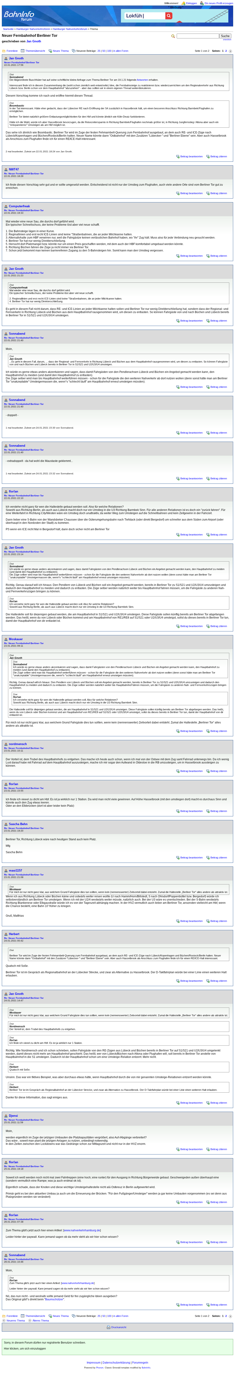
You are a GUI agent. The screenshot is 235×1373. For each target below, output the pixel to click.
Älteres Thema (41, 1320)
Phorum (100, 1368)
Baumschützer (54, 1299)
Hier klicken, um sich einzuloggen (25, 1348)
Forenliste (12, 50)
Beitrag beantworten (191, 156)
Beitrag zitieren (218, 156)
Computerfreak (19, 206)
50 (103, 50)
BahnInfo (146, 1368)
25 (99, 50)
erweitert (227, 39)
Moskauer (16, 639)
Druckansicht (118, 1327)
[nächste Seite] (230, 50)
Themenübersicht (35, 50)
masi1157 (15, 870)
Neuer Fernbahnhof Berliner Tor (21, 62)
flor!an (13, 491)
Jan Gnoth (33, 41)
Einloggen (191, 3)
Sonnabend (17, 333)
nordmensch (18, 744)
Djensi (13, 1115)
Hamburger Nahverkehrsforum (70, 29)
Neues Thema (61, 50)
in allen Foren (120, 50)
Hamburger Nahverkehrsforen (33, 29)
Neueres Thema (16, 1320)
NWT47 (14, 169)
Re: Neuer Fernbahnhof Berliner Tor (24, 173)
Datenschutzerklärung (116, 1362)
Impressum (94, 1362)
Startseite (8, 29)
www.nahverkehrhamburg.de (82, 1230)
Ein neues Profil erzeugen (219, 3)
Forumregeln (140, 1362)
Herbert (14, 934)
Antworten (142, 79)
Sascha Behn (18, 824)
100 (109, 50)
